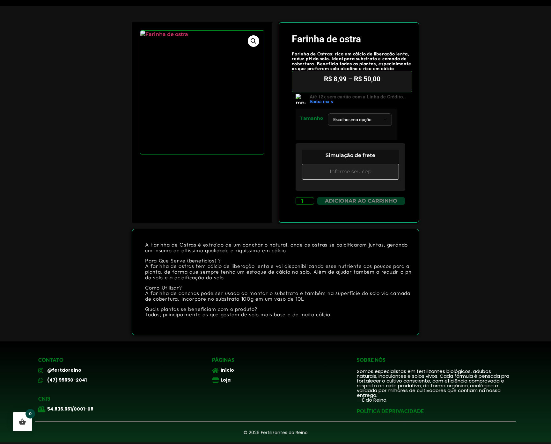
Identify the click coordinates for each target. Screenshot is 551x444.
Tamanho (311, 118)
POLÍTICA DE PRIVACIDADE (390, 411)
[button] (253, 41)
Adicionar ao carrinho (361, 201)
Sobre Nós (371, 360)
